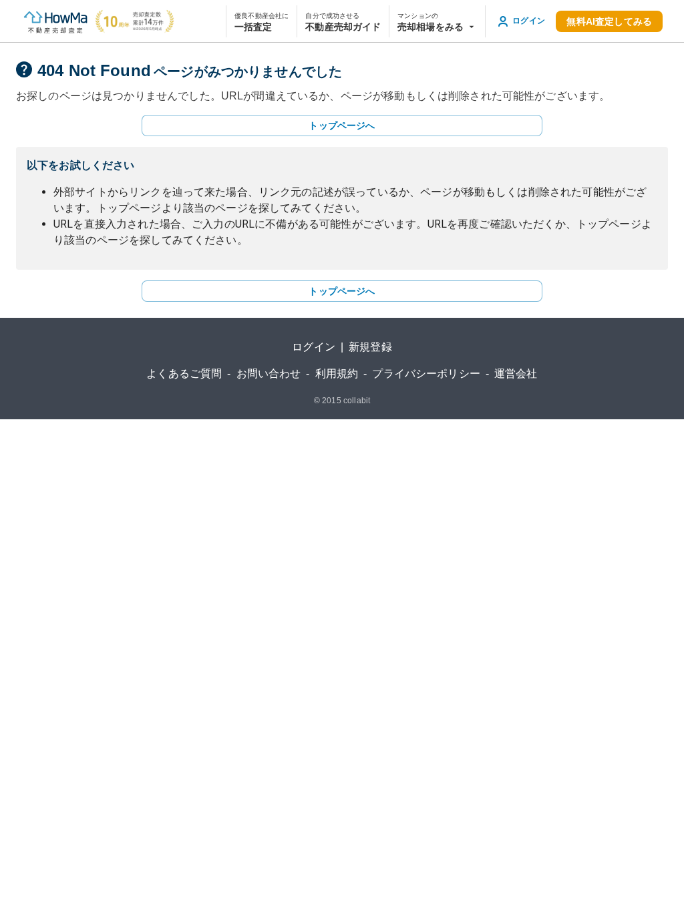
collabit (356, 400)
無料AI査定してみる (609, 21)
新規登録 (370, 346)
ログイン (313, 346)
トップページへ (342, 125)
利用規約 (337, 373)
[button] (437, 21)
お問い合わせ (268, 373)
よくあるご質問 (184, 373)
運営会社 (516, 373)
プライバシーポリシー (426, 373)
